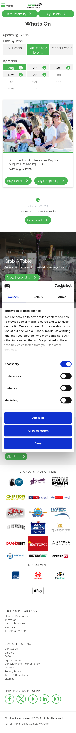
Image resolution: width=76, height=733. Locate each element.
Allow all (38, 417)
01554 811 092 (17, 631)
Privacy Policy (13, 671)
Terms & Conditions (16, 674)
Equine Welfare (14, 660)
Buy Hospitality (16, 14)
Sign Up (13, 456)
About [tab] (62, 297)
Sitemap (9, 678)
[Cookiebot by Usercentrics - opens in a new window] (55, 286)
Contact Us (11, 648)
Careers (9, 652)
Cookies (9, 667)
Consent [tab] (13, 297)
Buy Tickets (53, 14)
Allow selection (38, 430)
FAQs (8, 656)
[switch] (66, 376)
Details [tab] (38, 297)
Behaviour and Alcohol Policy (22, 663)
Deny (38, 443)
